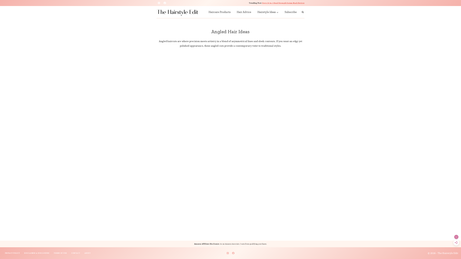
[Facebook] (164, 3)
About (88, 253)
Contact (75, 253)
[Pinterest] (159, 3)
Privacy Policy (12, 253)
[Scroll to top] (455, 249)
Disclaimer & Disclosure (36, 253)
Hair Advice (244, 12)
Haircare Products (220, 12)
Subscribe (291, 12)
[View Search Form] (302, 12)
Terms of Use (60, 253)
